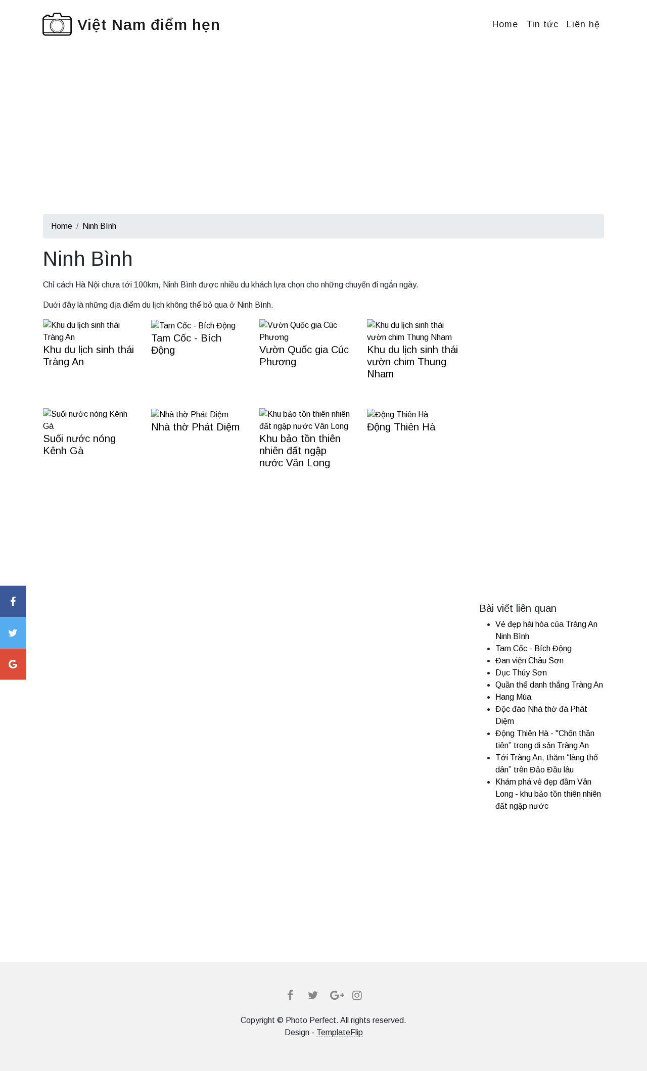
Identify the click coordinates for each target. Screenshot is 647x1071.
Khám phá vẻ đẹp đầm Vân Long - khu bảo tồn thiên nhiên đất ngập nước (548, 793)
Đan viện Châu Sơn (529, 660)
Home (505, 24)
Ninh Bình (99, 226)
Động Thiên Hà (401, 426)
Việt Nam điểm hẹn (148, 24)
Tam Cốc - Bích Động (533, 648)
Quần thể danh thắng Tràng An (549, 684)
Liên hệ (583, 24)
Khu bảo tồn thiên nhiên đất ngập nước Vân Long (300, 450)
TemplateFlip (339, 1032)
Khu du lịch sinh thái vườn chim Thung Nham (412, 361)
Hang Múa (513, 697)
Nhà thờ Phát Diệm (195, 426)
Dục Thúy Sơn (521, 672)
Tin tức (542, 24)
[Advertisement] (323, 143)
